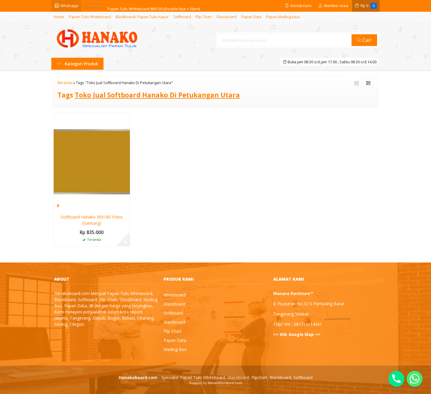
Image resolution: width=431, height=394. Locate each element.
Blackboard (174, 322)
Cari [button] (366, 40)
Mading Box (175, 349)
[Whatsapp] (414, 379)
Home (59, 16)
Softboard (182, 16)
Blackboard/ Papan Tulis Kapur (142, 16)
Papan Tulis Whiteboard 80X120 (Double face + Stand (154, 5)
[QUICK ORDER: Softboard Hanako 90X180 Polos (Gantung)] (58, 205)
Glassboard (226, 16)
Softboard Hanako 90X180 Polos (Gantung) (92, 220)
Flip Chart (204, 16)
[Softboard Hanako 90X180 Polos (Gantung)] (92, 161)
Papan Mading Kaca (283, 16)
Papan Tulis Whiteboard (90, 16)
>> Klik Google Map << (296, 334)
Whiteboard (175, 295)
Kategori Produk (81, 63)
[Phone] (396, 379)
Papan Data (251, 16)
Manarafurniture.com (225, 383)
